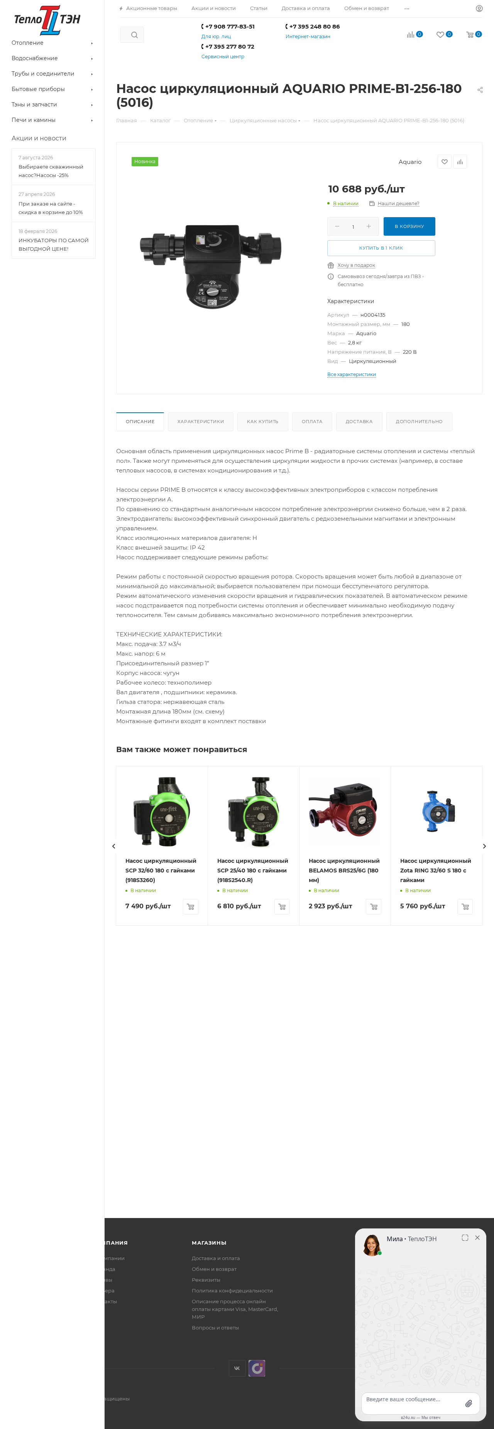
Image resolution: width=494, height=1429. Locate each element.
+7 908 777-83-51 (230, 26)
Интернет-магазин (308, 36)
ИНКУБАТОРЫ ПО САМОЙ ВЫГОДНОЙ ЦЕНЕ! (54, 244)
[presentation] (114, 846)
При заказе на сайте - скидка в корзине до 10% (51, 208)
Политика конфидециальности (232, 1290)
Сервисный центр (222, 56)
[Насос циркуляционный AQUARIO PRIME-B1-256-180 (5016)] (214, 265)
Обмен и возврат (214, 1269)
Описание (140, 421)
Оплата (312, 421)
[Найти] (134, 35)
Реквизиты (206, 1280)
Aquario (410, 161)
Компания (110, 1243)
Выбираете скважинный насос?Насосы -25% (51, 171)
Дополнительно (419, 421)
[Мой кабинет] (479, 9)
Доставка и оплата (216, 1258)
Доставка (359, 421)
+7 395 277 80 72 (229, 46)
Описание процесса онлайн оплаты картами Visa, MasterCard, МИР (235, 1309)
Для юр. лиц (216, 36)
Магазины (209, 1243)
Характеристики (201, 421)
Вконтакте (237, 1368)
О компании (108, 1258)
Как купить (263, 421)
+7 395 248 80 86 (314, 26)
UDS (257, 1368)
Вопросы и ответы (215, 1327)
